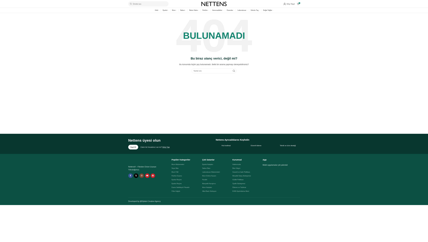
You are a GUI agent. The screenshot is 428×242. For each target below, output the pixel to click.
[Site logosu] (214, 4)
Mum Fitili (175, 172)
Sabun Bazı (206, 168)
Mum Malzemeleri (178, 164)
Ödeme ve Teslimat (239, 187)
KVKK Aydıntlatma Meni (240, 191)
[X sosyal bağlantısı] (136, 175)
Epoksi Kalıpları (207, 164)
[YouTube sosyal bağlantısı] (147, 175)
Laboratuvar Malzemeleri (211, 172)
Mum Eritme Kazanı (209, 176)
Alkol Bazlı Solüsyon (209, 191)
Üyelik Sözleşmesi (238, 183)
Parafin (204, 179)
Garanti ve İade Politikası (241, 172)
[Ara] (233, 70)
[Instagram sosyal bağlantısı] (141, 175)
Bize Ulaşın (236, 168)
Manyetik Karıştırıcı (209, 183)
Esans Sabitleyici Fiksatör (181, 187)
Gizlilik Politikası (238, 179)
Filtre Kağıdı (176, 191)
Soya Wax (175, 168)
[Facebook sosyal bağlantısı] (130, 175)
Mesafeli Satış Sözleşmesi (241, 176)
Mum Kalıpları (207, 187)
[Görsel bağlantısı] (143, 161)
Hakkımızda (236, 164)
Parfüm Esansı (177, 176)
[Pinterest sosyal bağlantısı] (153, 175)
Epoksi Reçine (177, 179)
